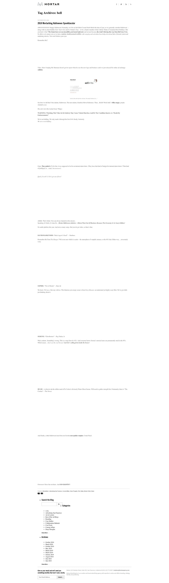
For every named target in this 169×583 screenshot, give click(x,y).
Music (92, 491)
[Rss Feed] (130, 4)
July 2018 (48, 559)
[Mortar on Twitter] (121, 4)
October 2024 (49, 542)
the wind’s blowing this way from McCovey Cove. (112, 32)
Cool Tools (48, 525)
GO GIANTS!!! (65, 484)
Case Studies (49, 521)
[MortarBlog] (59, 6)
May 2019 (48, 548)
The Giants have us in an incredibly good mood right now (66, 32)
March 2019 (49, 550)
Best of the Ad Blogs (51, 517)
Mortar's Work (87, 491)
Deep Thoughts (73, 491)
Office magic (116, 102)
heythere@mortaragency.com (121, 570)
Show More (45, 533)
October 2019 (49, 546)
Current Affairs (66, 491)
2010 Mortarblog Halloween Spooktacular (56, 23)
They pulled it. (46, 166)
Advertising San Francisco (56, 491)
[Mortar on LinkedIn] (126, 4)
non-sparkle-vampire (76, 435)
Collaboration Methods (52, 523)
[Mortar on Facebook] (116, 4)
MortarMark (45, 491)
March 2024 (49, 544)
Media (82, 491)
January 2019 (49, 555)
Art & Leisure (49, 515)
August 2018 (49, 557)
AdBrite (40, 70)
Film (79, 491)
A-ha (47, 511)
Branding (48, 519)
